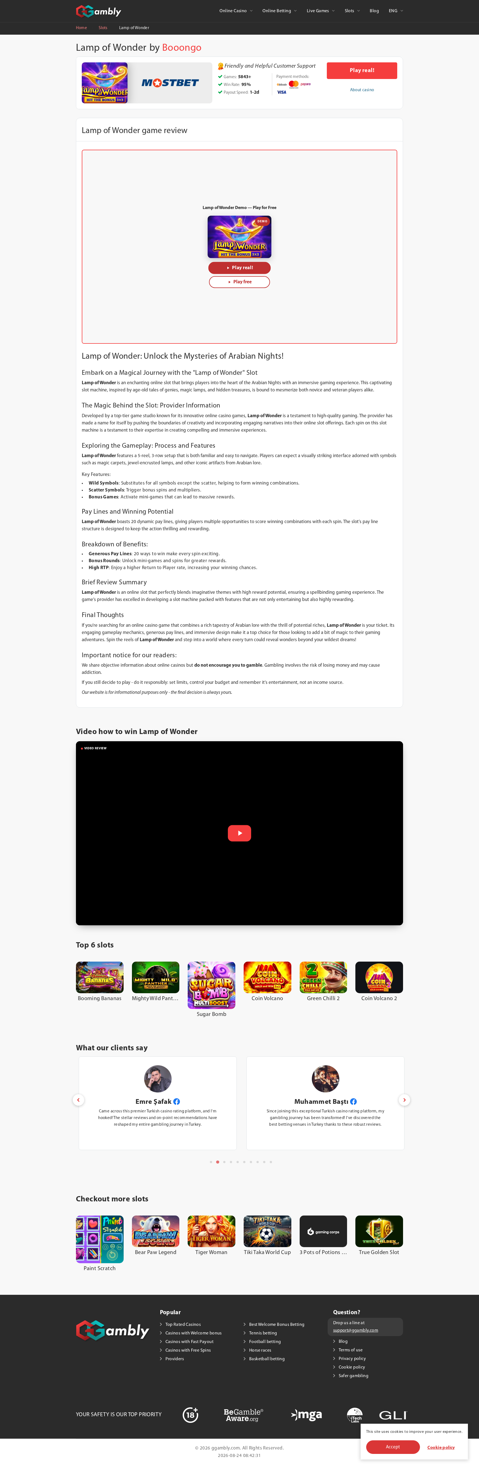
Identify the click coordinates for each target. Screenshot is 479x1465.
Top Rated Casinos (183, 1325)
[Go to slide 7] (251, 1162)
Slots (350, 11)
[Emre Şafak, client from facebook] (176, 1102)
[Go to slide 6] (244, 1162)
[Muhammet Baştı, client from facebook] (353, 1102)
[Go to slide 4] (231, 1162)
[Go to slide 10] (271, 1162)
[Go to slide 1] (211, 1162)
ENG (393, 11)
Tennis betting (263, 1333)
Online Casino (234, 11)
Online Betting (277, 11)
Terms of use (351, 1350)
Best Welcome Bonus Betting (276, 1325)
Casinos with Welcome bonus (193, 1333)
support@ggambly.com (355, 1330)
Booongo (182, 48)
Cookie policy (441, 1448)
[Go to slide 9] (264, 1162)
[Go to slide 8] (257, 1162)
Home (81, 28)
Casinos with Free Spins (188, 1350)
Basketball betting (267, 1359)
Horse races (260, 1350)
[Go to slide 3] (224, 1162)
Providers (174, 1359)
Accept (393, 1447)
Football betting (265, 1342)
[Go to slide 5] (237, 1162)
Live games (318, 11)
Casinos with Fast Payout (189, 1342)
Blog (374, 11)
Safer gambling (354, 1376)
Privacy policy (352, 1359)
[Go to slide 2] (217, 1162)
